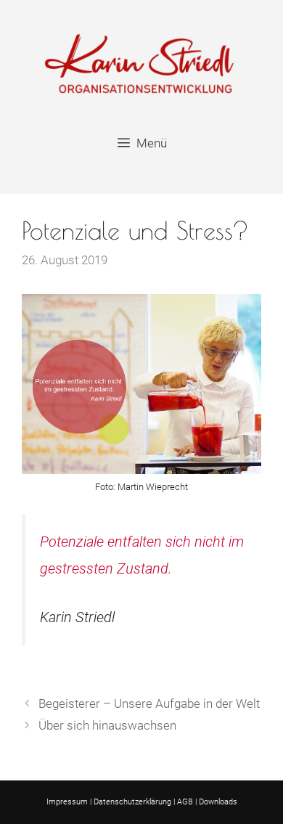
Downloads (218, 802)
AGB (185, 802)
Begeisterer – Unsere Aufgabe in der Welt (149, 703)
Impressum (67, 802)
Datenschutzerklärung (132, 802)
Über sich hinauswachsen (107, 725)
